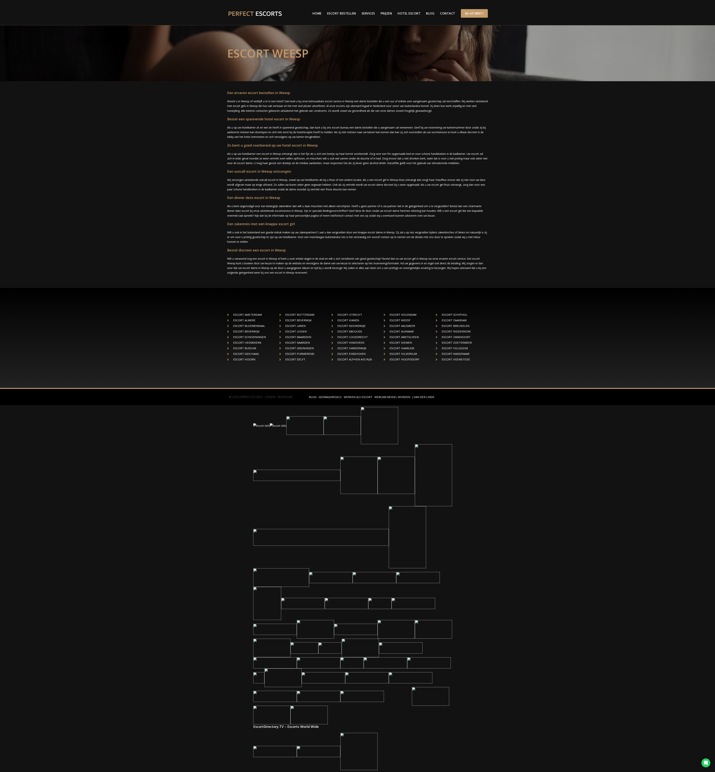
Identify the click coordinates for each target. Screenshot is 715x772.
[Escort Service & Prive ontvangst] (385, 662)
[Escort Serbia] (281, 577)
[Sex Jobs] (396, 475)
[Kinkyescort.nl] (430, 696)
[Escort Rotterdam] (360, 647)
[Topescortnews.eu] (304, 647)
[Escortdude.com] (267, 603)
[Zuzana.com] (271, 714)
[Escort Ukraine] (321, 537)
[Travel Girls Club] (309, 714)
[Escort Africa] (367, 677)
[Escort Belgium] (380, 603)
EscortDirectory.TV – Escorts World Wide (286, 726)
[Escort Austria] (296, 475)
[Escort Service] (283, 677)
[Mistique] (356, 629)
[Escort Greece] (275, 751)
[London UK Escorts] (258, 677)
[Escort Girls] (261, 425)
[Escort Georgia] (305, 425)
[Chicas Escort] (407, 537)
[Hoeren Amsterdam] (400, 647)
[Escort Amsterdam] (346, 603)
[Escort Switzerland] (379, 425)
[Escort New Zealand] (418, 577)
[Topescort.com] (315, 629)
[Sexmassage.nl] (433, 629)
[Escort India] (331, 577)
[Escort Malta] (362, 696)
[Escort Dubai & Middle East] (323, 677)
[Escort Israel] (374, 577)
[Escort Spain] (429, 662)
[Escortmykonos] (330, 647)
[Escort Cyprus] (275, 696)
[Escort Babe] (342, 425)
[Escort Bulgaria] (359, 475)
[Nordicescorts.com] (433, 475)
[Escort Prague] (318, 662)
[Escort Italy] (413, 603)
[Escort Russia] (410, 677)
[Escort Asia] (318, 696)
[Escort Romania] (275, 629)
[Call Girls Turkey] (303, 603)
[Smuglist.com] (398, 696)
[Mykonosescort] (352, 662)
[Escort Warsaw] (275, 662)
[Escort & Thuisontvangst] (396, 629)
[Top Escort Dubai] (359, 751)
